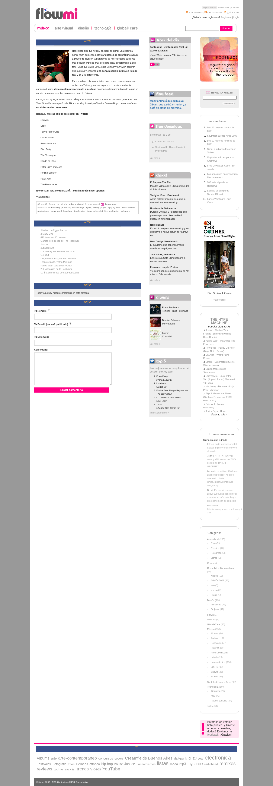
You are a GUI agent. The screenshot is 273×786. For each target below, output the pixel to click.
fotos (71, 764)
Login (236, 17)
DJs (109, 207)
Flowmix (215, 647)
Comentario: (41, 349)
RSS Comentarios (79, 782)
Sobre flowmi (223, 7)
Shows (214, 672)
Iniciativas (216, 604)
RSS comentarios (214, 12)
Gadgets (215, 691)
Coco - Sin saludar (164, 141)
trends (108, 211)
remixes (227, 763)
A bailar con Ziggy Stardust (54, 230)
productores (43, 211)
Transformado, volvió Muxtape (56, 262)
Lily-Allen (116, 207)
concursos (105, 758)
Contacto (235, 7)
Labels (214, 657)
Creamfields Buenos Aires (220, 568)
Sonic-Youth (56, 211)
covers (119, 758)
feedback (213, 734)
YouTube (111, 768)
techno (58, 769)
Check (210, 563)
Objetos (215, 609)
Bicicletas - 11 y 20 (160, 134)
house (118, 764)
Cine (213, 543)
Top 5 (210, 706)
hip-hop (107, 764)
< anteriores (219, 299)
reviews (44, 768)
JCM (209, 456)
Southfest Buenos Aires (219, 682)
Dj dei (210, 490)
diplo (103, 207)
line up (214, 590)
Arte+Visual (213, 539)
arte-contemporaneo (77, 758)
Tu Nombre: (42, 310)
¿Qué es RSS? (232, 12)
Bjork (88, 207)
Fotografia (216, 553)
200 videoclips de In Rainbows (56, 269)
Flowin (210, 615)
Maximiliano (213, 505)
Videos (214, 676)
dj (190, 758)
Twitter (116, 211)
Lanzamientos (218, 662)
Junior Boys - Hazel (216, 411)
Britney (96, 207)
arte (54, 758)
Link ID (214, 667)
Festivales (216, 643)
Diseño (210, 600)
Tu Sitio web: (41, 337)
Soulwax (68, 211)
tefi (208, 444)
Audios (214, 575)
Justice (129, 764)
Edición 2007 (217, 580)
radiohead (211, 764)
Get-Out (211, 619)
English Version (209, 7)
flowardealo (110, 204)
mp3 (213, 695)
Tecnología (62, 204)
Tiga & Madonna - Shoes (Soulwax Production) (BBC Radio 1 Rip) (217, 397)
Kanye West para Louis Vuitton (56, 265)
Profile (214, 595)
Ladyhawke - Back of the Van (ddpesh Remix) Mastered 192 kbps (219, 379)
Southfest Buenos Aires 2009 (222, 135)
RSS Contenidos (60, 782)
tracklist (69, 769)
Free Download (219, 652)
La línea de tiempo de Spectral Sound (60, 272)
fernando (211, 471)
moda (174, 764)
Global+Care (213, 624)
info (213, 585)
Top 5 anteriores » (159, 412)
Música (211, 629)
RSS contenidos (195, 12)
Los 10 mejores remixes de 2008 (57, 251)
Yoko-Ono (125, 211)
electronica (218, 758)
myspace (195, 764)
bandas (66, 207)
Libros (214, 558)
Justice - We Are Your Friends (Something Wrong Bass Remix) (217, 333)
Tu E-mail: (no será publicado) (52, 324)
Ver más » (155, 158)
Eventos (215, 548)
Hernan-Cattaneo (88, 764)
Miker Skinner (128, 207)
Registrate (226, 17)
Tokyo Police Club (95, 211)
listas (162, 763)
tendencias (79, 211)
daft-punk (180, 758)
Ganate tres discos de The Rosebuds (60, 241)
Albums (215, 633)
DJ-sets (198, 758)
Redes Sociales (76, 204)
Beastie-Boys (78, 207)
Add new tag (54, 207)
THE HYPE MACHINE (219, 321)
